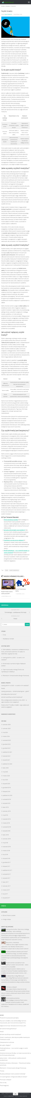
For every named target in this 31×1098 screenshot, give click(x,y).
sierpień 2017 (6, 878)
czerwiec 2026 (7, 724)
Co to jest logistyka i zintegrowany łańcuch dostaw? (13, 1077)
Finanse (2, 1071)
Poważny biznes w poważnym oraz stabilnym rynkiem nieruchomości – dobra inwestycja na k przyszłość (14, 965)
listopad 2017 (6, 866)
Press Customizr (23, 1096)
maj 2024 (5, 732)
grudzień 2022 (7, 744)
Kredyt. (3, 688)
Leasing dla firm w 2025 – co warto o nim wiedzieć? (15, 685)
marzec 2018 (6, 850)
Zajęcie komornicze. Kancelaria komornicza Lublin (13, 1026)
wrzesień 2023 (7, 740)
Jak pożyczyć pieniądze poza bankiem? (14, 530)
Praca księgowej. (4, 1085)
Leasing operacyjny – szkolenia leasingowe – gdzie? (15, 691)
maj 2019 (5, 815)
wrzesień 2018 (7, 827)
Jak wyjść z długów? (5, 1045)
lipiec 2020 (6, 768)
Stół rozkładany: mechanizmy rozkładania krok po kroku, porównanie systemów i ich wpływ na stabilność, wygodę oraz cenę (15, 652)
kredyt (6, 570)
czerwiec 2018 (7, 839)
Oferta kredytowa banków (11, 520)
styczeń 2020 (6, 783)
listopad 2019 (6, 791)
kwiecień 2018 (7, 846)
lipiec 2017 (6, 882)
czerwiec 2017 (7, 886)
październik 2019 (7, 795)
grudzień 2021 (7, 748)
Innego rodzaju (7, 919)
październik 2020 (7, 764)
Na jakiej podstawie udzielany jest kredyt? (17, 951)
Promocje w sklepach (11, 987)
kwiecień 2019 (7, 819)
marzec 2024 (6, 736)
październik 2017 (7, 870)
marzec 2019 (6, 823)
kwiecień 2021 (7, 756)
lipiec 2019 (6, 807)
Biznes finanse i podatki (8, 6)
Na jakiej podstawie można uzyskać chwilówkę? (12, 1074)
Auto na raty (3, 1082)
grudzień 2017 (7, 862)
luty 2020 (5, 779)
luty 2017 (5, 894)
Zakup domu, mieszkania (12, 942)
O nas (4, 635)
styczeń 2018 (6, 858)
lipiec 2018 (6, 835)
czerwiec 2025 (7, 728)
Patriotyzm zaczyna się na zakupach (14, 540)
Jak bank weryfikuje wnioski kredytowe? (11, 697)
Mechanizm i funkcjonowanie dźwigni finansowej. (16, 675)
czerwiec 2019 (7, 811)
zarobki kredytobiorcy (14, 570)
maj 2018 (5, 842)
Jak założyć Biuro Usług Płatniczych (15, 976)
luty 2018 (5, 854)
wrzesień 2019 (7, 799)
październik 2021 (7, 752)
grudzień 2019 (7, 787)
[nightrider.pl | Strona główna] (10, 2)
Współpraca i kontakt (8, 639)
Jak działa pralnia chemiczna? (8, 694)
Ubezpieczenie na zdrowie (7, 1042)
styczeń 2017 (6, 898)
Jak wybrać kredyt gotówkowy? (8, 1028)
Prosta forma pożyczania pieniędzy (9, 1018)
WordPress (11, 1096)
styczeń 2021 (6, 760)
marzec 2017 (6, 890)
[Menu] (29, 2)
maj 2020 (5, 772)
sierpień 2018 (6, 831)
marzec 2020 (6, 776)
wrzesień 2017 (7, 874)
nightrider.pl (8, 14)
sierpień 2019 (6, 803)
